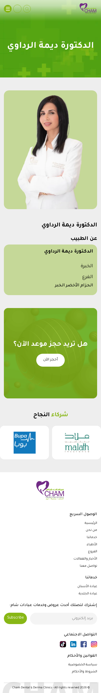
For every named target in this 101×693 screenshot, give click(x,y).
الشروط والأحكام (84, 672)
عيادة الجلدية (88, 594)
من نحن (91, 530)
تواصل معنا (88, 566)
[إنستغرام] (94, 644)
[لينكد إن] (73, 644)
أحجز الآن (50, 360)
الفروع (92, 552)
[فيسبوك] (84, 644)
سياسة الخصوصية (82, 665)
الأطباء (92, 545)
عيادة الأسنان (87, 586)
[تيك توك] (63, 644)
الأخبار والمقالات (85, 559)
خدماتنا (92, 537)
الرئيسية (91, 523)
